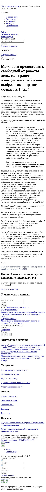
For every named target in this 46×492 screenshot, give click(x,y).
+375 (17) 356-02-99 (17, 440)
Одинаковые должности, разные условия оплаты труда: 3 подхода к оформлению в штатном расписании (21, 351)
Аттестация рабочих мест (11, 387)
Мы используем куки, (10, 6)
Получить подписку (9, 289)
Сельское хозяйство (9, 400)
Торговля (5, 409)
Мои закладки (7, 37)
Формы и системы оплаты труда (14, 370)
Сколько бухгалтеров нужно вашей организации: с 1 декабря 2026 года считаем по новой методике (23, 346)
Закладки (10, 23)
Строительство (7, 405)
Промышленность (8, 396)
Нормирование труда (10, 374)
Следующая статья (8, 55)
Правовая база (12, 26)
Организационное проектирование (15, 383)
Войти (3, 32)
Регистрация (11, 452)
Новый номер (11, 17)
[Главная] (5, 442)
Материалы (10, 21)
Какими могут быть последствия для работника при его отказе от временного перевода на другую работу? (23, 314)
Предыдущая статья (9, 46)
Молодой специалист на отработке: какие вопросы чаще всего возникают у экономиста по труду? (22, 357)
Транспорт (5, 413)
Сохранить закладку (9, 34)
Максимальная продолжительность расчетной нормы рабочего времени (20, 322)
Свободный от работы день (17, 307)
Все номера (10, 19)
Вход (4, 305)
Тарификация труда (9, 378)
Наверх (4, 360)
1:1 (6, 334)
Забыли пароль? (7, 475)
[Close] (3, 444)
